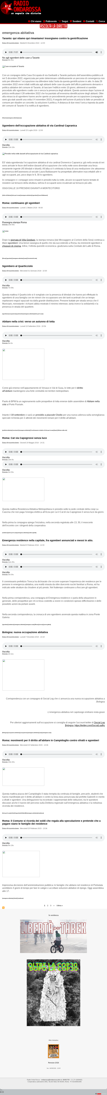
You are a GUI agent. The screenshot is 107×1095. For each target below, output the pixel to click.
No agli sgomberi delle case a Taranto (21, 58)
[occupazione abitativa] (14, 732)
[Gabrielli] (24, 813)
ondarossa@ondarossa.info (50, 1080)
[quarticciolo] (19, 313)
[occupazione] (24, 732)
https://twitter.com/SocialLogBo (90, 725)
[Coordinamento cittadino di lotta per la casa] (42, 430)
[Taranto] (4, 118)
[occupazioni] (12, 313)
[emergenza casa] (30, 624)
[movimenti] (15, 430)
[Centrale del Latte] (32, 258)
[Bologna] (5, 732)
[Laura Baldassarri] (43, 195)
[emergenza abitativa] (13, 118)
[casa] (20, 118)
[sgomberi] (35, 195)
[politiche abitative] (7, 430)
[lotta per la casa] (16, 195)
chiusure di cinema (11, 246)
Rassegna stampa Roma (14, 222)
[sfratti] (13, 813)
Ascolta (6, 145)
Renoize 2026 (53, 1063)
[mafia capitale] (32, 532)
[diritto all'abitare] (7, 195)
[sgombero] (5, 313)
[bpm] (55, 430)
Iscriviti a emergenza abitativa (3, 908)
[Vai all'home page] (21, 14)
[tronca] (41, 624)
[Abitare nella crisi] (62, 430)
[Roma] (4, 258)
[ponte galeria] (47, 624)
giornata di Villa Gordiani (23, 240)
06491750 (66, 1080)
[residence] (5, 532)
